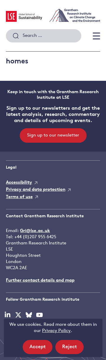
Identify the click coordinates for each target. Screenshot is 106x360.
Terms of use (19, 197)
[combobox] (43, 36)
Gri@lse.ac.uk (35, 231)
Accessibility (19, 182)
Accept (40, 349)
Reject (73, 349)
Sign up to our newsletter (53, 135)
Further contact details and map (40, 280)
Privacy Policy (56, 331)
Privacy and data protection (35, 190)
